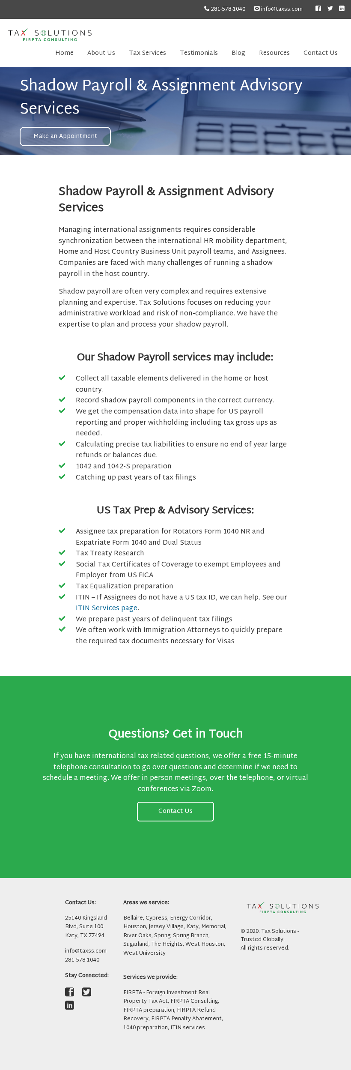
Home (64, 53)
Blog (238, 53)
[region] (175, 111)
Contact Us (320, 53)
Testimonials (199, 53)
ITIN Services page (106, 608)
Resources (274, 53)
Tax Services (147, 53)
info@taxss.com (281, 9)
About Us (101, 53)
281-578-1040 (227, 9)
